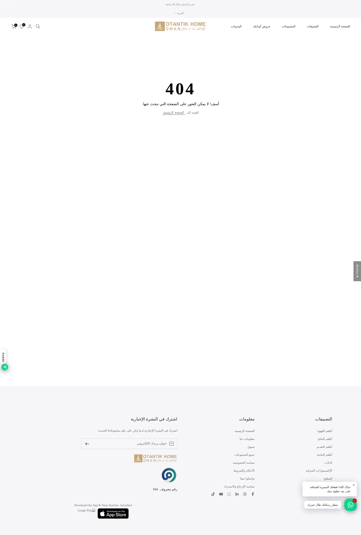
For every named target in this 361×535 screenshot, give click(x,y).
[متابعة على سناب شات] (229, 494)
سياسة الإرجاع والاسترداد (239, 486)
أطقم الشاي (325, 438)
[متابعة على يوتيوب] (221, 494)
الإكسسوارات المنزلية (319, 470)
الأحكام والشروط (244, 470)
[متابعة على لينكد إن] (237, 494)
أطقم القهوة (325, 431)
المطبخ (328, 478)
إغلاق (353, 4)
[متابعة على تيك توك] (213, 494)
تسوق (251, 446)
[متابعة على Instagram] (245, 494)
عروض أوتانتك (261, 26)
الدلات (328, 462)
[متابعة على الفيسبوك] (253, 494)
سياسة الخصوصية (244, 462)
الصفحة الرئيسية (340, 26)
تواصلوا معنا (247, 478)
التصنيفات (313, 26)
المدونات (236, 26)
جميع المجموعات (244, 454)
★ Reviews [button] (357, 271)
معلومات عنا (247, 438)
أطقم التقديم (324, 446)
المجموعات (288, 26)
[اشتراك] (89, 443)
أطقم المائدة (324, 454)
